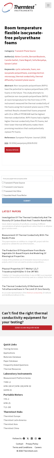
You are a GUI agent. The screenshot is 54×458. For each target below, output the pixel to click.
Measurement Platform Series (17, 378)
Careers (38, 447)
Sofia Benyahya (39, 60)
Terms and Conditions (22, 447)
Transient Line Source (13, 187)
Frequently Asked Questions (16, 365)
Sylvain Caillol (11, 63)
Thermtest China (11, 428)
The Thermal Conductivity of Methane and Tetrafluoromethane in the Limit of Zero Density (26, 288)
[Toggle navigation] (48, 5)
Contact (19, 443)
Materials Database (12, 357)
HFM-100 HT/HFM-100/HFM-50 (17, 386)
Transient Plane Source (14, 182)
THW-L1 (7, 382)
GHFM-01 (8, 390)
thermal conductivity (34, 293)
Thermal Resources (12, 369)
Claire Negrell (25, 60)
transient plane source (24, 80)
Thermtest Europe (12, 416)
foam (33, 69)
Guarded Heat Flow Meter (15, 195)
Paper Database (11, 361)
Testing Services (11, 348)
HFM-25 (7, 403)
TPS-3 (6, 399)
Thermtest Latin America (15, 420)
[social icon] (24, 439)
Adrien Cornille (21, 56)
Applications (9, 353)
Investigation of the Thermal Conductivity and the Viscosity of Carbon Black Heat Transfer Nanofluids (27, 219)
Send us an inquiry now (27, 327)
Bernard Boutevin (37, 56)
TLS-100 (7, 407)
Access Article (12, 149)
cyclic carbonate (22, 69)
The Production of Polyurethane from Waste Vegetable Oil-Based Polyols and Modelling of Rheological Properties (24, 253)
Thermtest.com (30, 450)
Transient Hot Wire (12, 191)
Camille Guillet (11, 60)
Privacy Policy (32, 443)
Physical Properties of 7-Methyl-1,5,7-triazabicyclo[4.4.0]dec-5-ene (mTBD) (20, 270)
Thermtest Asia (11, 424)
